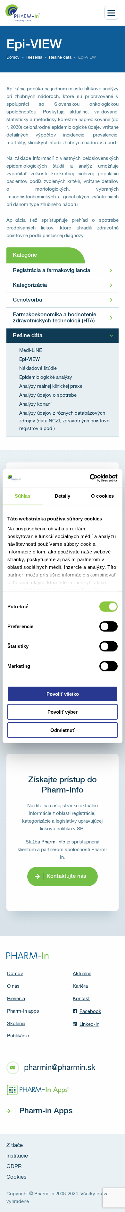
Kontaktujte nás (66, 876)
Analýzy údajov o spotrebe (48, 395)
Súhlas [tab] (22, 495)
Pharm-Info (53, 842)
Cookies (16, 1177)
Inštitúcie (17, 1156)
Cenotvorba (27, 300)
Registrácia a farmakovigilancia (51, 270)
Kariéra (80, 986)
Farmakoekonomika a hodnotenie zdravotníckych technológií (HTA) (54, 318)
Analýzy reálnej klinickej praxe (50, 386)
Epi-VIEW (29, 359)
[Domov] (22, 13)
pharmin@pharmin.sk (59, 1068)
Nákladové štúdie (38, 368)
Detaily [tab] (63, 495)
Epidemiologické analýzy (45, 377)
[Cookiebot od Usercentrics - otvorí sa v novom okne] (90, 478)
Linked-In (89, 1024)
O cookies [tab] (102, 495)
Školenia (16, 1023)
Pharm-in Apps (45, 1111)
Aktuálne (82, 973)
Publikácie (18, 1036)
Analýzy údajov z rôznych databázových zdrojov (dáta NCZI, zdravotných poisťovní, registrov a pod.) (65, 421)
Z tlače (14, 1145)
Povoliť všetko (62, 693)
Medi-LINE (30, 350)
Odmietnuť (62, 730)
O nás (13, 986)
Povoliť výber (62, 712)
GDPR (14, 1166)
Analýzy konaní (35, 404)
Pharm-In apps (23, 1011)
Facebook (90, 1011)
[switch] (108, 626)
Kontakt (81, 998)
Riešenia (34, 57)
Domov (13, 57)
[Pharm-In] (27, 955)
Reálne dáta (27, 335)
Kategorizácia (30, 285)
